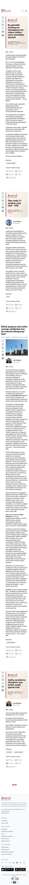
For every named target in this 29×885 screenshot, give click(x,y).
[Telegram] (16, 862)
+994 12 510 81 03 (5, 811)
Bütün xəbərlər (16, 223)
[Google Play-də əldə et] (20, 869)
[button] (2, 17)
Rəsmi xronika (4, 823)
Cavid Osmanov (11, 642)
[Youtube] (13, 862)
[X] (9, 862)
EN (11, 882)
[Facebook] (6, 862)
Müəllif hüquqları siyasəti (7, 852)
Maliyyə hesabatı (5, 841)
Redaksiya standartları (7, 836)
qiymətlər (9, 752)
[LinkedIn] (20, 862)
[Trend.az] (6, 10)
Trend (11, 62)
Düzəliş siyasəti (5, 838)
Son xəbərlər (4, 820)
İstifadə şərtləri (5, 847)
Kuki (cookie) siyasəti (6, 854)
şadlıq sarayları (19, 752)
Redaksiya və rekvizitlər (7, 831)
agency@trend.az (5, 813)
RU (17, 882)
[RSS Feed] (24, 862)
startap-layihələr (11, 163)
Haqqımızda (4, 829)
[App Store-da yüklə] (7, 869)
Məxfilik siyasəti (5, 849)
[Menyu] (26, 10)
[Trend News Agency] (5, 798)
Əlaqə (2, 834)
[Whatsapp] (2, 862)
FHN (8, 296)
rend (16, 516)
